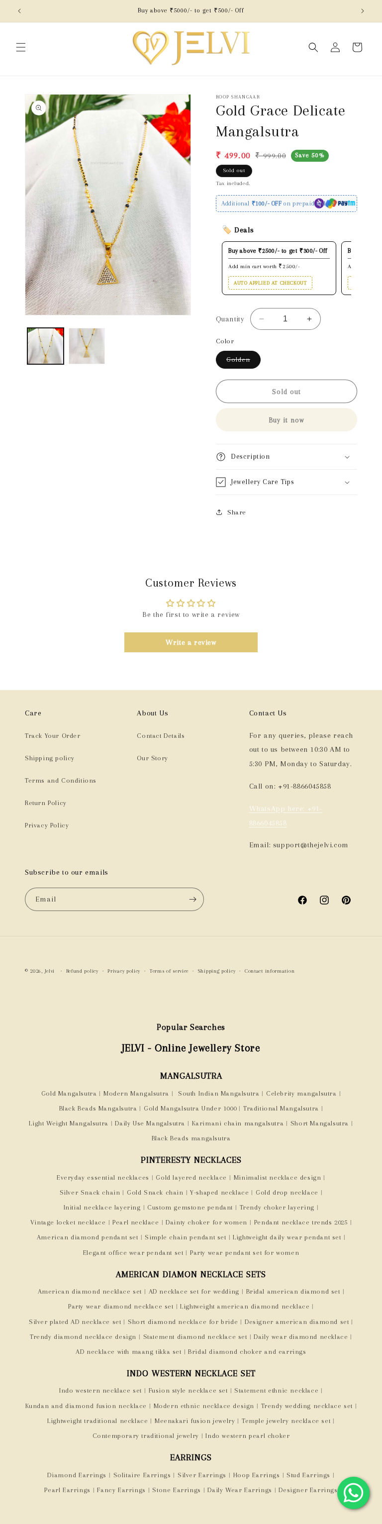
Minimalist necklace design (277, 1177)
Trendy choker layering (277, 1207)
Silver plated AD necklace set (75, 1321)
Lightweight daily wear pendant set (287, 1237)
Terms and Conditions (60, 780)
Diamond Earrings (76, 1475)
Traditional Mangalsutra (281, 1108)
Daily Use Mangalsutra (150, 1123)
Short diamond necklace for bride (183, 1321)
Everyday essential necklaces (103, 1177)
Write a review (191, 642)
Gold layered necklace (191, 1177)
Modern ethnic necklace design (204, 1406)
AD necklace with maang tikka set (128, 1351)
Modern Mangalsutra (136, 1093)
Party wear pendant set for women (244, 1252)
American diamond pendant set (87, 1237)
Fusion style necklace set (188, 1390)
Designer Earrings (308, 1490)
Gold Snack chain (155, 1192)
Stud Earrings (308, 1475)
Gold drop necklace (287, 1192)
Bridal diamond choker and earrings (247, 1351)
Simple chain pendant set (185, 1237)
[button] (21, 47)
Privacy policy (123, 971)
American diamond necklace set (90, 1291)
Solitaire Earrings (142, 1475)
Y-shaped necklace (219, 1192)
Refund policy (82, 971)
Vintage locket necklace (68, 1222)
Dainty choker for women (206, 1222)
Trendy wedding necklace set (307, 1406)
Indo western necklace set (100, 1390)
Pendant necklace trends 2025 (301, 1222)
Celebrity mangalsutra (301, 1093)
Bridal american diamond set (293, 1291)
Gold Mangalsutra (69, 1093)
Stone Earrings (176, 1490)
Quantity (230, 318)
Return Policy (46, 803)
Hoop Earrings (256, 1475)
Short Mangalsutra (319, 1123)
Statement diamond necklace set (195, 1336)
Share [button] (236, 512)
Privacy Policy (47, 825)
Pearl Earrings (67, 1490)
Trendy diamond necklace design (83, 1336)
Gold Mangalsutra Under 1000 (190, 1108)
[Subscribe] (192, 899)
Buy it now (286, 420)
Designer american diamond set (297, 1321)
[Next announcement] (363, 11)
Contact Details (161, 735)
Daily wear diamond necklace (301, 1336)
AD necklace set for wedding (194, 1291)
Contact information (269, 971)
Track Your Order (53, 735)
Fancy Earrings (121, 1490)
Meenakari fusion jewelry (195, 1420)
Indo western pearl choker (247, 1435)
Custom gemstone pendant (190, 1207)
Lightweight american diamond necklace (244, 1306)
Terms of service (169, 971)
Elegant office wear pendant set (133, 1252)
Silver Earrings (202, 1475)
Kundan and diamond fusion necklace (86, 1406)
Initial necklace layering (102, 1207)
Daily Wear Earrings (239, 1490)
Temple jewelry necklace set (286, 1420)
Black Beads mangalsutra (191, 1138)
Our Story (152, 758)
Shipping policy (50, 758)
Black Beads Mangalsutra (98, 1108)
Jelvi (50, 971)
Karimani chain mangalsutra (238, 1123)
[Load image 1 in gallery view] (45, 346)
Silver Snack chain (90, 1192)
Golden (243, 362)
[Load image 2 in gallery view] (87, 346)
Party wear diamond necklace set (121, 1306)
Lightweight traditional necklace (97, 1420)
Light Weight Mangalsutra (68, 1123)
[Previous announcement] (19, 11)
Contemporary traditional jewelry (146, 1435)
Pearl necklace (135, 1222)
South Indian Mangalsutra (217, 1093)
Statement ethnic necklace (276, 1390)
